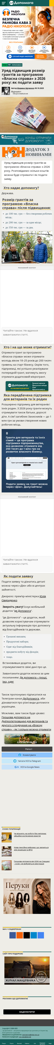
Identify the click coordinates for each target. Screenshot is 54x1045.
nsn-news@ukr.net (25, 1037)
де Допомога (22, 610)
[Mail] (26, 935)
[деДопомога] (21, 2)
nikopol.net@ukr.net (20, 93)
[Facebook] (12, 935)
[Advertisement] (27, 298)
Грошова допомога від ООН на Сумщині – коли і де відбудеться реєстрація (32, 862)
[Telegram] (34, 935)
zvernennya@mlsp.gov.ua (30, 1035)
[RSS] (19, 935)
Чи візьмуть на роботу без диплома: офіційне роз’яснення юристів (30, 834)
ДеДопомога (30, 698)
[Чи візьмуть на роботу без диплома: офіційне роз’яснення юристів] (7, 837)
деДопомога (17, 65)
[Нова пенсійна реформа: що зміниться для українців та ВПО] (7, 851)
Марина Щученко (25, 88)
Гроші (4, 65)
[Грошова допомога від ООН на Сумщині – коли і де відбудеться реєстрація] (7, 865)
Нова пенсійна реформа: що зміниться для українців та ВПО (31, 848)
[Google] (41, 935)
